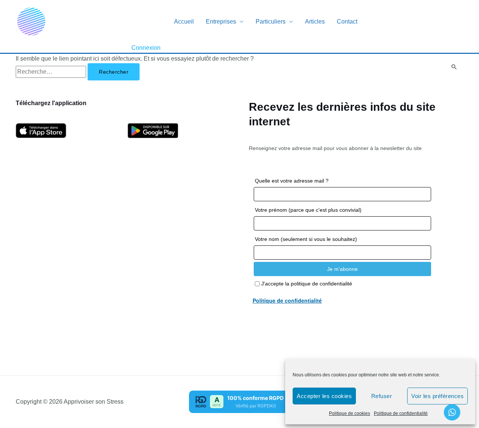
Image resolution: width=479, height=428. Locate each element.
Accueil (184, 21)
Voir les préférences (437, 396)
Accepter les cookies (324, 396)
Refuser (381, 396)
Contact (347, 21)
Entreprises (221, 21)
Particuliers (271, 21)
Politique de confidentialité (401, 413)
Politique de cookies (349, 413)
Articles (315, 21)
